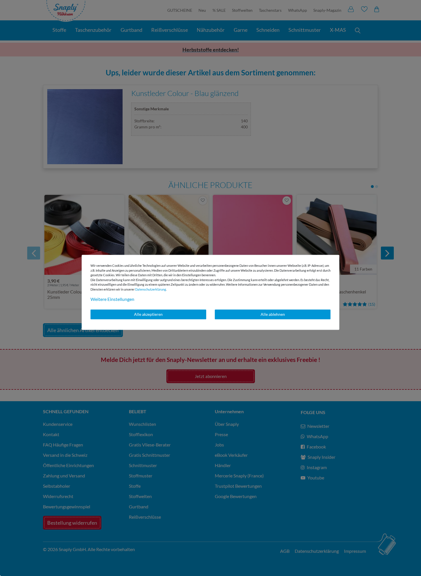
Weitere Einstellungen (112, 299)
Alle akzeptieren (148, 314)
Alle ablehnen (273, 314)
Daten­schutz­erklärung (150, 289)
